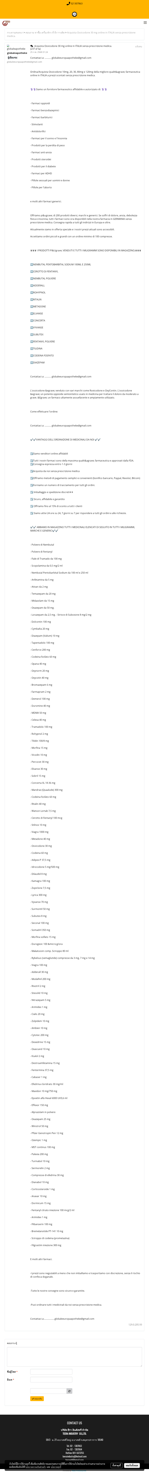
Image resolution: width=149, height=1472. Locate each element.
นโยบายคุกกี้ (56, 1467)
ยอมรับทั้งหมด (132, 1465)
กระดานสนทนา (15, 32)
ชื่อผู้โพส (12, 1371)
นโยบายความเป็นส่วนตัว (36, 1467)
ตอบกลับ (38, 1398)
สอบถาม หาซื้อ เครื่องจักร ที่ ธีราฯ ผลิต (45, 32)
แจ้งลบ (138, 46)
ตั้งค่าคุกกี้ (116, 1465)
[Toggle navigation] (145, 23)
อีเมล (10, 1379)
